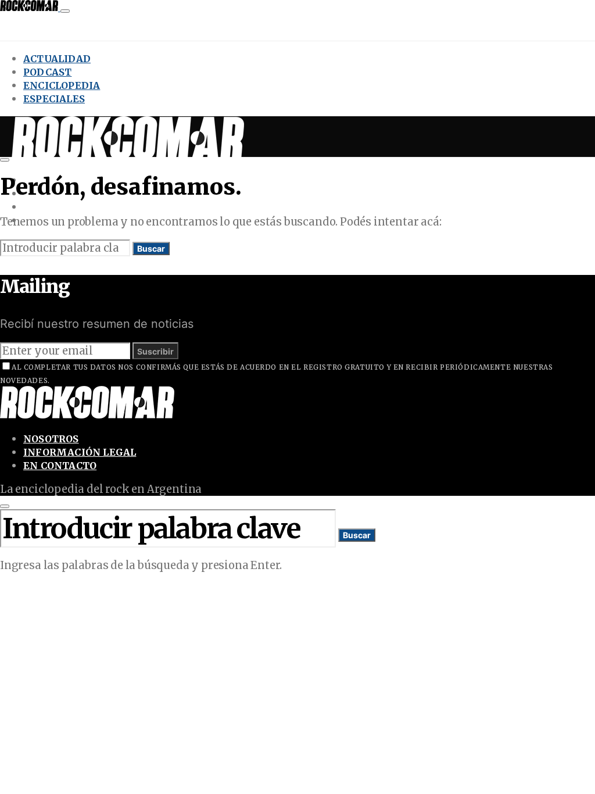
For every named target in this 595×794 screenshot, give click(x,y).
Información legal (79, 452)
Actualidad (57, 59)
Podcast (47, 72)
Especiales (54, 99)
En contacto (59, 465)
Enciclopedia (61, 85)
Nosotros (51, 439)
